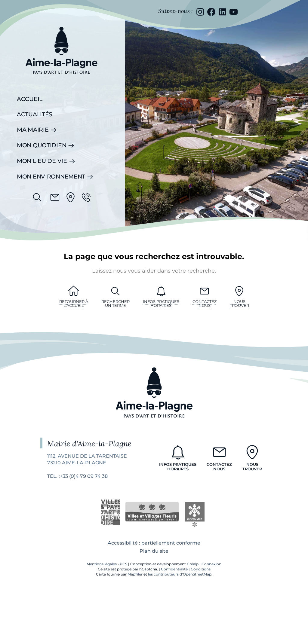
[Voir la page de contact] (55, 197)
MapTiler (135, 574)
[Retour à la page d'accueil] (61, 78)
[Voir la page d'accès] (70, 197)
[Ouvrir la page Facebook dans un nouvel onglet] (211, 12)
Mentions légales (102, 564)
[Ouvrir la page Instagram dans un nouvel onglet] (200, 12)
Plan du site (154, 551)
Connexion (211, 564)
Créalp (193, 564)
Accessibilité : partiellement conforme (154, 543)
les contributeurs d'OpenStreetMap (179, 574)
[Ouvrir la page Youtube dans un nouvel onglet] (234, 12)
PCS (123, 564)
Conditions (201, 569)
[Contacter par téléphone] (86, 197)
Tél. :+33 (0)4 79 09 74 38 (77, 476)
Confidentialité (174, 569)
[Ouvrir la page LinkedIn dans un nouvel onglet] (222, 12)
